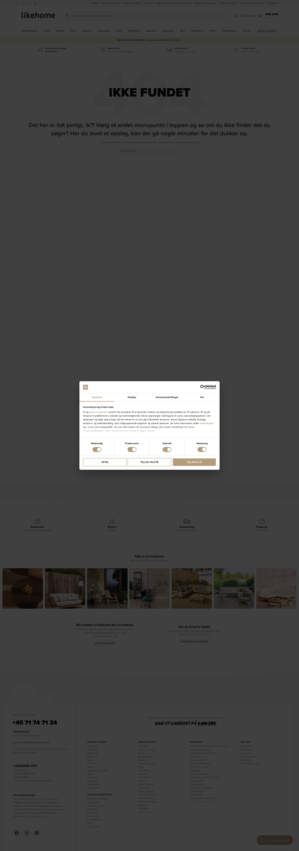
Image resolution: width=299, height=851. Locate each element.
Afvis (104, 462)
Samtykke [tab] (97, 397)
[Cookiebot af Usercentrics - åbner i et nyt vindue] (202, 387)
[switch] (132, 449)
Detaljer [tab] (132, 397)
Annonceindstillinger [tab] (167, 397)
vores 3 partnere (98, 412)
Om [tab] (202, 397)
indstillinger (207, 423)
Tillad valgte (149, 462)
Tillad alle (194, 462)
